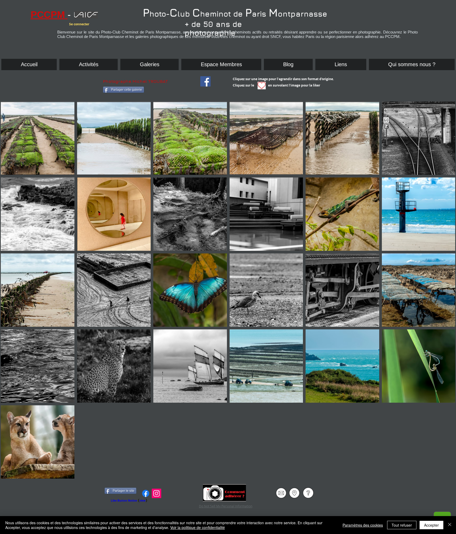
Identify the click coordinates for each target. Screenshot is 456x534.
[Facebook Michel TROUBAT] (205, 81)
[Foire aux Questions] (308, 493)
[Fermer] (449, 525)
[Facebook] (145, 493)
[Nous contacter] (281, 493)
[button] (340, 64)
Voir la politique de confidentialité (197, 527)
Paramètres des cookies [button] (363, 525)
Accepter (431, 525)
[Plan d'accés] (294, 493)
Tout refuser (402, 525)
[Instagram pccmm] (156, 493)
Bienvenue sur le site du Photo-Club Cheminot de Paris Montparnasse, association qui (220, 32)
